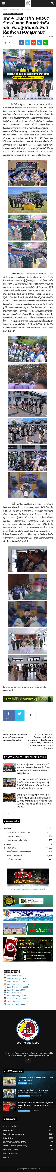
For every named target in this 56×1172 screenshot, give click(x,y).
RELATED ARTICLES (13, 757)
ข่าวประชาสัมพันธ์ (28, 10)
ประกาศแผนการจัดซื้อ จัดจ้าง (18, 840)
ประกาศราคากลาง (14, 836)
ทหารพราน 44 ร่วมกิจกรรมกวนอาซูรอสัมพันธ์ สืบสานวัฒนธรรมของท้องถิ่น (33, 1091)
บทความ (7, 844)
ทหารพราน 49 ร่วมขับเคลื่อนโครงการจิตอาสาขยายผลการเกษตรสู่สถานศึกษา (15, 737)
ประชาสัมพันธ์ (14, 10)
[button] (52, 3)
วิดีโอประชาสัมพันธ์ (15, 859)
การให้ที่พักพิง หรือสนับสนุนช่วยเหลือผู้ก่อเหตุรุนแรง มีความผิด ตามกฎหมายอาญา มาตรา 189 (35, 1105)
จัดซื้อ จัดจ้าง (9, 828)
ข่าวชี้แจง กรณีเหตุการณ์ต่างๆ (7, 770)
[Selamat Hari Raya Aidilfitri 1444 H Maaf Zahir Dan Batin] (9, 1081)
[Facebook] (28, 1060)
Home (5, 10)
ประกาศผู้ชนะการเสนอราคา (18, 832)
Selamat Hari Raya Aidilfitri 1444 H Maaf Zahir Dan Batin (35, 1079)
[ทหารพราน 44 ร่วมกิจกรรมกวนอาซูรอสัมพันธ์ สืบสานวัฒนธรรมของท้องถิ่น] (9, 1093)
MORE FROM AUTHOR (35, 757)
